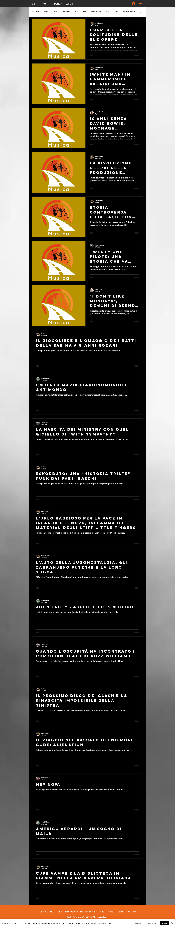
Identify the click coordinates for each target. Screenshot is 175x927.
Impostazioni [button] (139, 923)
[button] (140, 12)
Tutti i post (35, 11)
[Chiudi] (172, 923)
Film (76, 11)
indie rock (66, 11)
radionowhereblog (129, 11)
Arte (107, 11)
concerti (56, 11)
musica (45, 11)
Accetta (164, 923)
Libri (84, 11)
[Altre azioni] (138, 24)
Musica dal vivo (95, 11)
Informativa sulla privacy (103, 923)
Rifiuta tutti (152, 923)
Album (116, 11)
